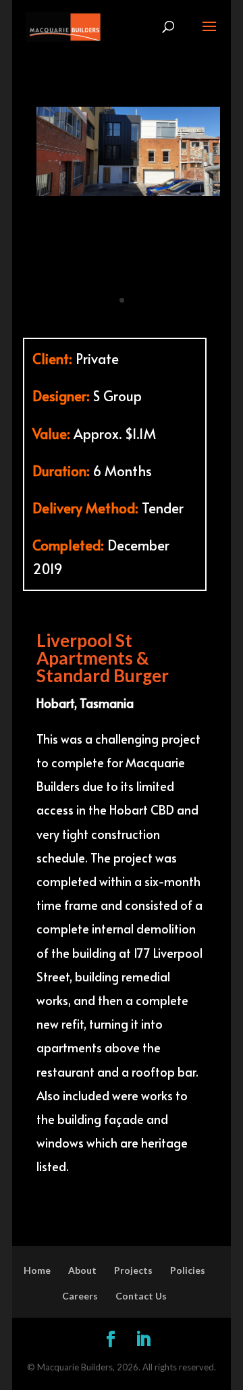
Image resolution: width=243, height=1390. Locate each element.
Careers (80, 1187)
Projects (133, 1161)
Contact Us (141, 1187)
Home (37, 1161)
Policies (187, 1161)
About (82, 1161)
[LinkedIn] (143, 1231)
